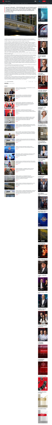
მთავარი (5, 5)
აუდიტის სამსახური (11, 83)
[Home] (3, 1)
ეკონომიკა (9, 5)
